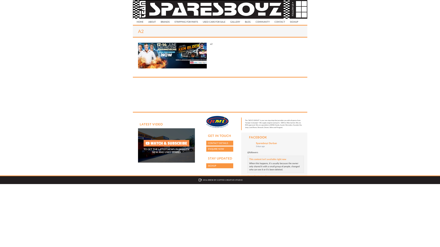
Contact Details (218, 143)
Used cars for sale (214, 21)
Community (263, 21)
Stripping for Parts (186, 21)
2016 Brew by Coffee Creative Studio (223, 180)
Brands (165, 21)
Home (140, 21)
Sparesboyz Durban (266, 143)
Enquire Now (216, 149)
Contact (279, 21)
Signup (294, 21)
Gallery (235, 21)
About (152, 21)
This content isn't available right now (267, 159)
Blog (248, 21)
